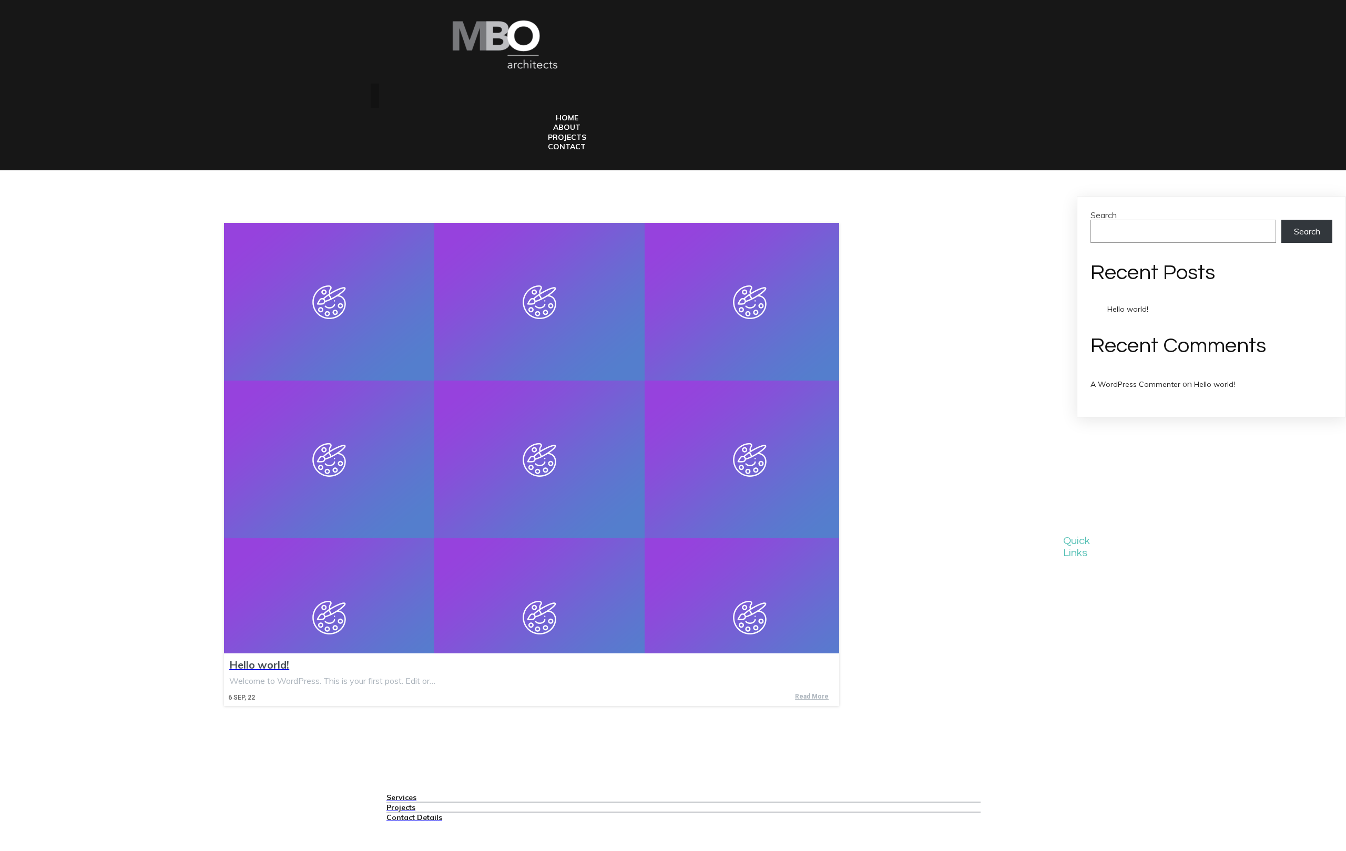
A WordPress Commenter (1135, 384)
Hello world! (1127, 309)
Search (1103, 215)
